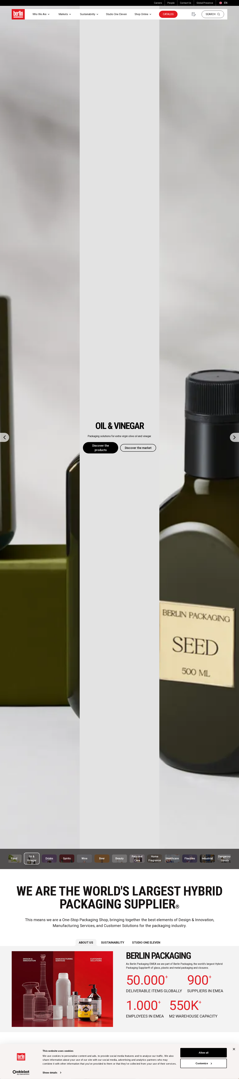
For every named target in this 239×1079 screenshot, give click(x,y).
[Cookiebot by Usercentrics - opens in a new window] (21, 1072)
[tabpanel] (119, 989)
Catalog (168, 14)
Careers (158, 3)
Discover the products (100, 448)
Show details (50, 1072)
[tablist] (119, 942)
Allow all (204, 1052)
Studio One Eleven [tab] (146, 942)
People (171, 3)
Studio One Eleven (116, 14)
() (223, 2)
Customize (202, 1063)
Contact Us (185, 3)
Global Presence (205, 3)
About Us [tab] (86, 942)
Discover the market (138, 448)
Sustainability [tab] (112, 942)
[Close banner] (234, 1049)
